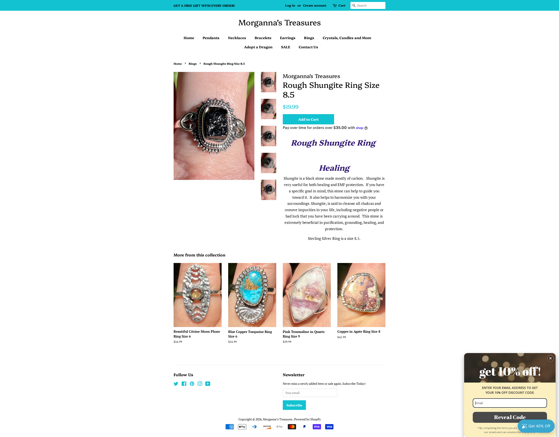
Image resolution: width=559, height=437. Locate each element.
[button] (550, 358)
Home (189, 37)
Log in (290, 5)
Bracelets (263, 37)
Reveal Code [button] (510, 417)
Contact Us (308, 46)
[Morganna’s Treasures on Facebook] (183, 384)
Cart (341, 5)
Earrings (287, 37)
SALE (285, 46)
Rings (309, 37)
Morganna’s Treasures (279, 22)
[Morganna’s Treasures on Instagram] (199, 384)
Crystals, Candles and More (347, 37)
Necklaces (237, 37)
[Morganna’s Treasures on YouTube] (207, 384)
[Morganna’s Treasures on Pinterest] (192, 384)
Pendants (211, 37)
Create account (314, 5)
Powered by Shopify (307, 419)
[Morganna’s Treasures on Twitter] (176, 384)
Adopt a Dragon (258, 46)
